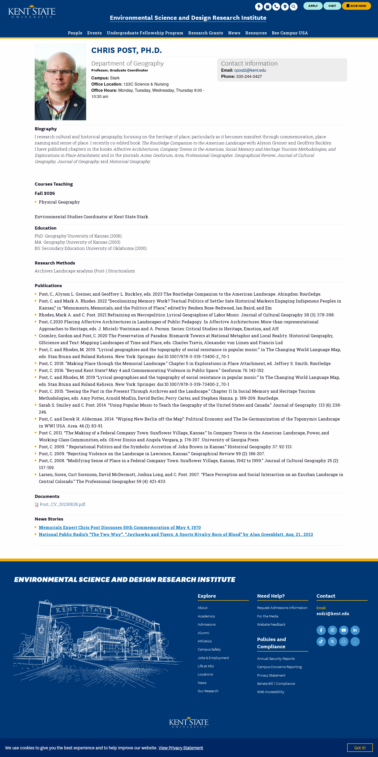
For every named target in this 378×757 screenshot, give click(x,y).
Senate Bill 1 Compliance (276, 683)
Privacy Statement (271, 675)
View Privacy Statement (181, 747)
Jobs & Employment (213, 657)
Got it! (360, 747)
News (202, 682)
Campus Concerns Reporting (279, 666)
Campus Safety (209, 649)
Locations (205, 674)
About (203, 607)
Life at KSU (206, 666)
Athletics (205, 641)
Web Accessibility (270, 691)
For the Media (267, 616)
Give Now (358, 5)
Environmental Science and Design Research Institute (188, 17)
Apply (313, 5)
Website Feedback (271, 624)
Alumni (203, 632)
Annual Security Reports (276, 658)
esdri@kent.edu (333, 613)
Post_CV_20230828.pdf (62, 504)
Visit (332, 5)
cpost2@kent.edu (250, 70)
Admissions (206, 624)
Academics (206, 616)
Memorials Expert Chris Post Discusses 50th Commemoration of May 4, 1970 (120, 527)
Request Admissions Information (282, 607)
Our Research (208, 691)
